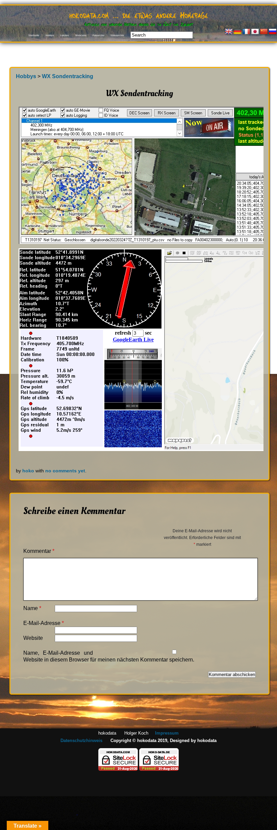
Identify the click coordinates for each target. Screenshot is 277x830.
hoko (28, 470)
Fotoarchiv (98, 35)
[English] (229, 31)
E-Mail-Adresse (43, 623)
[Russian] (273, 31)
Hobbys (50, 35)
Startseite (33, 35)
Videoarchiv (117, 35)
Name (32, 608)
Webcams (80, 35)
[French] (246, 31)
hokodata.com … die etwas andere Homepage (138, 14)
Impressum (167, 733)
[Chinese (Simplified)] (264, 31)
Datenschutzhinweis (81, 740)
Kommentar (38, 551)
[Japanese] (255, 31)
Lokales (64, 35)
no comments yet (65, 470)
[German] (237, 31)
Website (33, 638)
